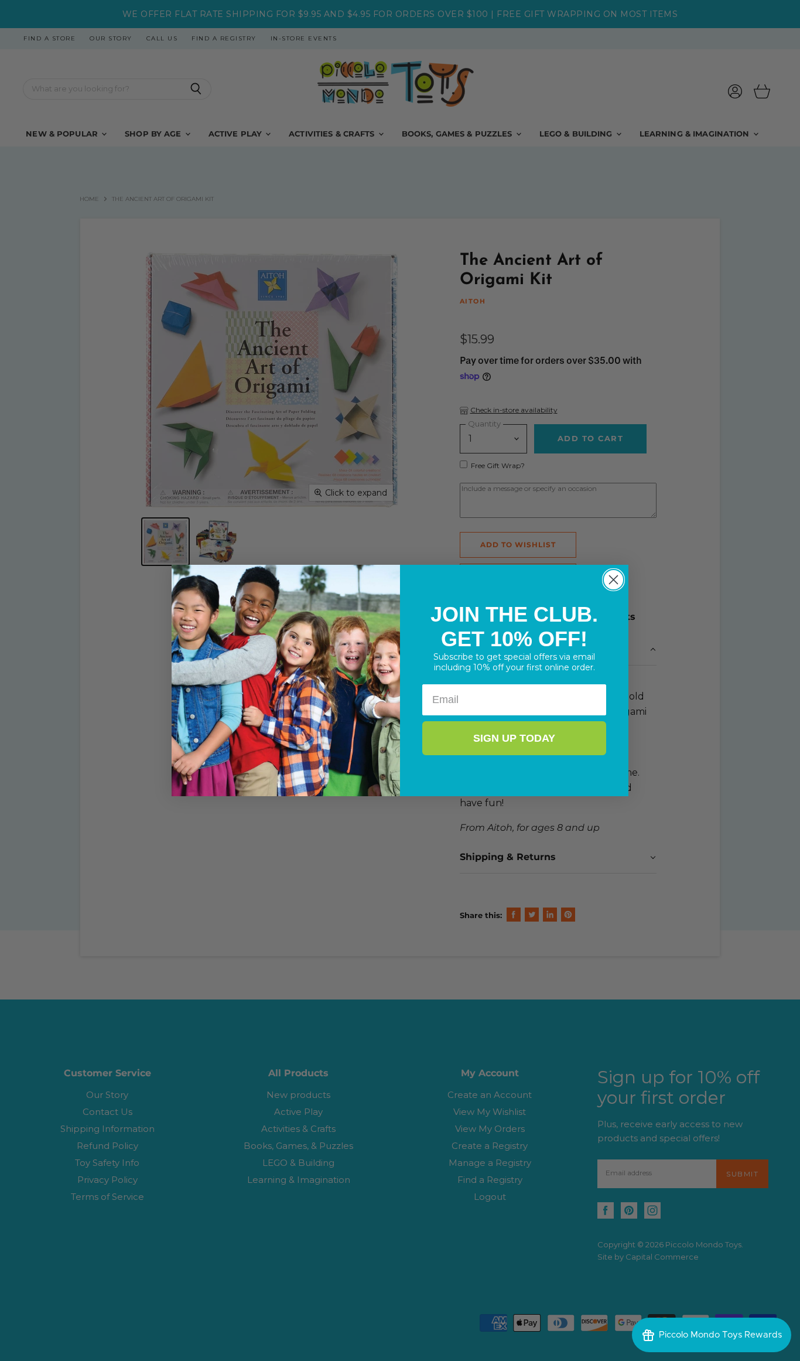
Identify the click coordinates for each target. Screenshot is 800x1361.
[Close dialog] (613, 579)
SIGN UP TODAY (514, 738)
